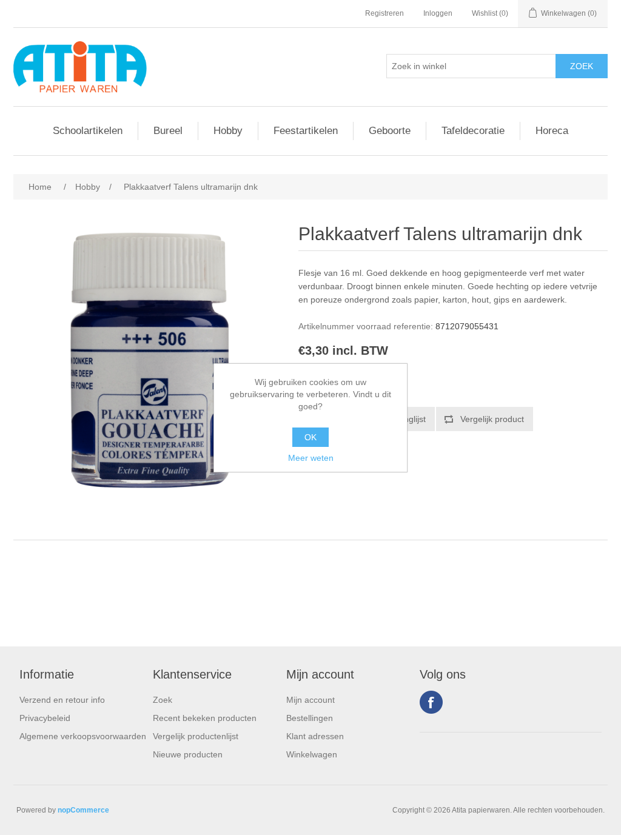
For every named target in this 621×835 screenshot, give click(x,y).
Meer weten (311, 458)
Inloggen (437, 13)
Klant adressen (315, 736)
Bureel (168, 130)
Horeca (551, 130)
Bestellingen (309, 718)
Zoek (162, 700)
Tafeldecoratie (473, 130)
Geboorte (390, 130)
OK (310, 437)
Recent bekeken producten (205, 718)
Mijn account (310, 700)
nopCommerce (83, 810)
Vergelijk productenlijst (195, 736)
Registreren (384, 13)
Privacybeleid (44, 718)
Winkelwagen (311, 754)
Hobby (228, 130)
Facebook (431, 702)
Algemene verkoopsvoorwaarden (82, 736)
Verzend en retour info (62, 700)
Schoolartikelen (88, 130)
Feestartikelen (306, 130)
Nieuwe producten (188, 754)
